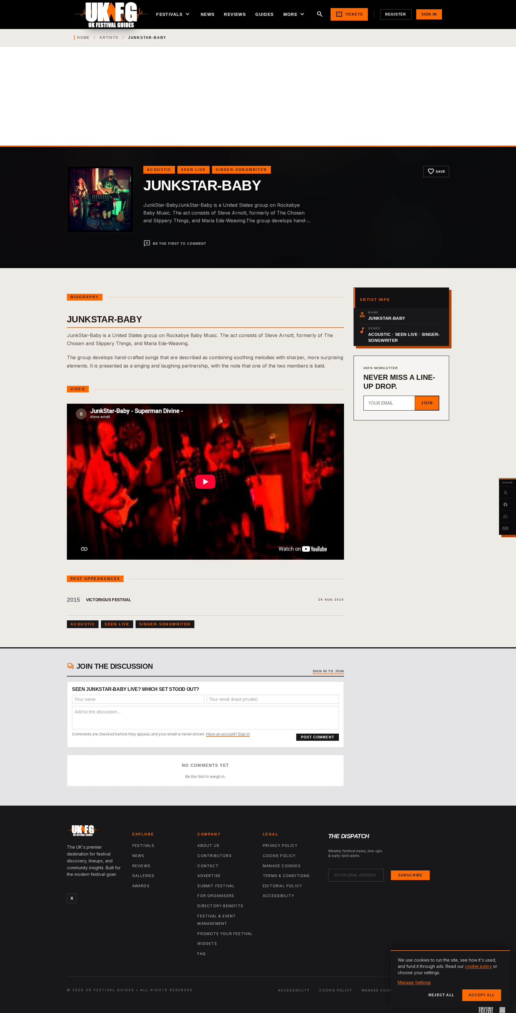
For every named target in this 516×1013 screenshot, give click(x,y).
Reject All (441, 995)
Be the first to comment (174, 243)
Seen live (193, 170)
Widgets (207, 943)
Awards (141, 886)
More (294, 14)
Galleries (143, 875)
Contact (207, 866)
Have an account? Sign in (228, 734)
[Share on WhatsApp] (505, 517)
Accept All (482, 995)
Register (395, 14)
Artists (109, 38)
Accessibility (278, 895)
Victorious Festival (108, 599)
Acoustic (159, 170)
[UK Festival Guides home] (95, 832)
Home (83, 38)
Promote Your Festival (225, 933)
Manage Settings (414, 982)
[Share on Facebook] (505, 505)
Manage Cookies (282, 866)
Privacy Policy (280, 845)
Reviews (235, 14)
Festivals (173, 14)
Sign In (429, 14)
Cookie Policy (279, 855)
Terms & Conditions (286, 875)
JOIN (427, 402)
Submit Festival (216, 886)
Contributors (214, 855)
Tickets (349, 14)
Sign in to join (328, 671)
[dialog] (450, 978)
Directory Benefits (220, 906)
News (208, 14)
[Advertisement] (258, 101)
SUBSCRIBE (410, 875)
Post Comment (317, 737)
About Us (208, 845)
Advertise (209, 875)
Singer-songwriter (241, 170)
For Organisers (215, 895)
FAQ (201, 953)
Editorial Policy (282, 886)
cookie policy (478, 966)
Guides (264, 14)
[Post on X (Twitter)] (505, 493)
